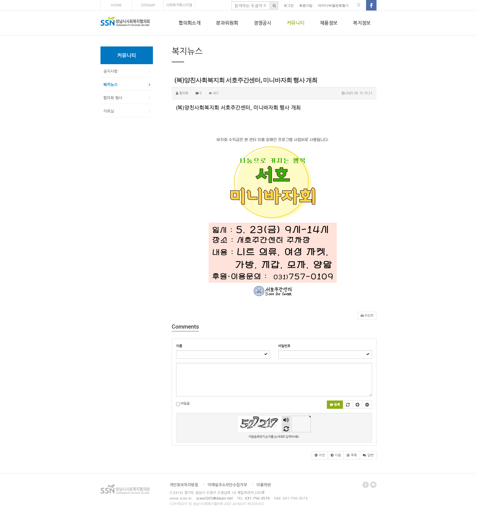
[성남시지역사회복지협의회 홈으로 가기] (135, 23)
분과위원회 (227, 22)
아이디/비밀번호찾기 (333, 5)
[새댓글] (348, 404)
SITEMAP (148, 5)
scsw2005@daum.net (214, 498)
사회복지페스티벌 (179, 5)
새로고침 (286, 428)
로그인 (289, 5)
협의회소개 (190, 22)
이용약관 (263, 485)
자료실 (108, 111)
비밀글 (185, 403)
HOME (116, 5)
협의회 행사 (112, 98)
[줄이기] (367, 404)
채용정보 (329, 22)
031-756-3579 (257, 498)
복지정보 (362, 22)
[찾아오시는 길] (359, 8)
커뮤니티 (295, 22)
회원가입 (305, 5)
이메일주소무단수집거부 (227, 485)
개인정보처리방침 (183, 485)
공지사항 (110, 71)
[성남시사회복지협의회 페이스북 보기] (371, 5)
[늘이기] (357, 404)
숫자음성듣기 (286, 420)
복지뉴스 (110, 85)
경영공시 (262, 22)
